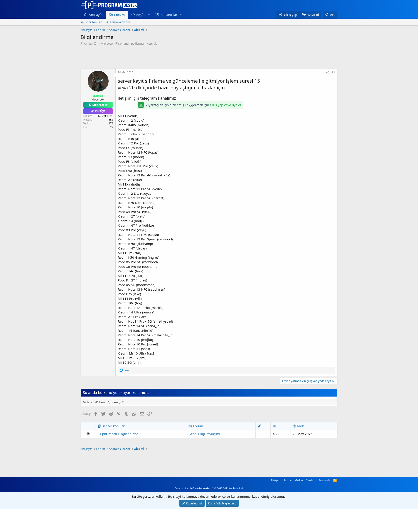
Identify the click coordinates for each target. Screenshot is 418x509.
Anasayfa (96, 14)
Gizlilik (299, 480)
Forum (119, 14)
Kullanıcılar (169, 14)
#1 (333, 72)
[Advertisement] (209, 57)
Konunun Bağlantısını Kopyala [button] (137, 43)
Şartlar (287, 480)
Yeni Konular (94, 22)
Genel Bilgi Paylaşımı (204, 434)
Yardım (310, 480)
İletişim (275, 480)
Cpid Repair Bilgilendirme (119, 434)
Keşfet (140, 14)
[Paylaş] (327, 72)
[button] (149, 15)
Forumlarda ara (120, 22)
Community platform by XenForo (209, 488)
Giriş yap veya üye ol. (226, 105)
